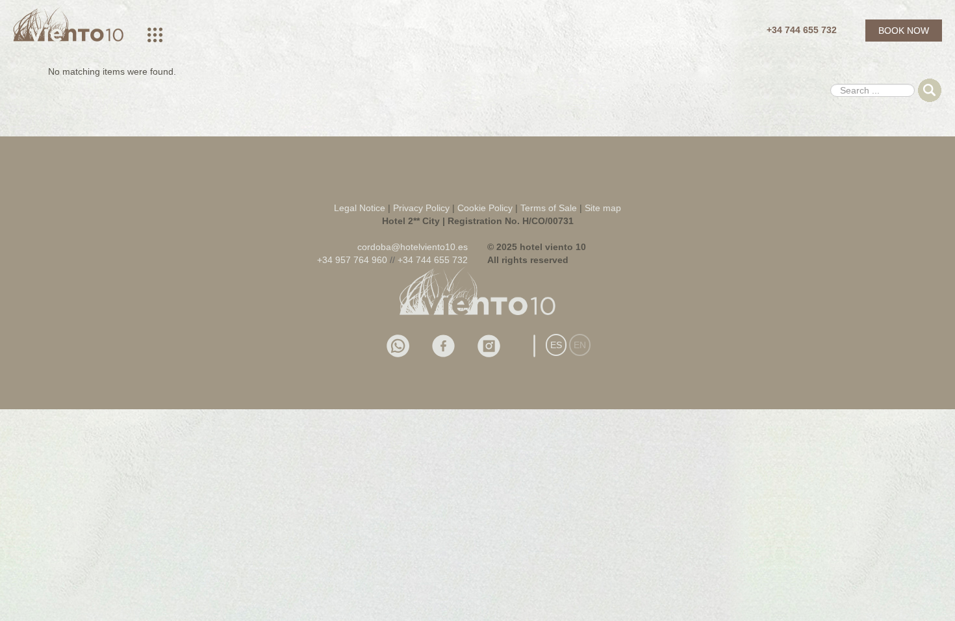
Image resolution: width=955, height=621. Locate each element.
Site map (603, 208)
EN (580, 345)
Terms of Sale (548, 208)
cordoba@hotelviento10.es (412, 247)
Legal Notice (359, 208)
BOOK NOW (903, 30)
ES (556, 345)
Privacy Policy (421, 208)
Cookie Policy (486, 208)
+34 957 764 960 (352, 260)
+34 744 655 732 (802, 30)
